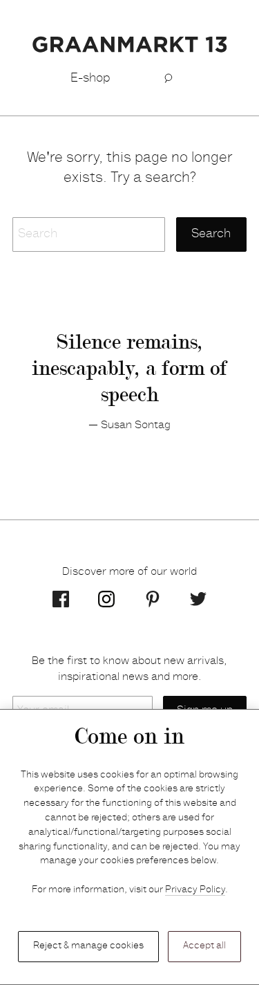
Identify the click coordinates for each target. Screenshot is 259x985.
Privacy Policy (195, 890)
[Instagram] (106, 599)
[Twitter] (198, 599)
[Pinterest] (152, 599)
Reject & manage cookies (88, 946)
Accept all (204, 946)
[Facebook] (60, 599)
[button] (169, 78)
